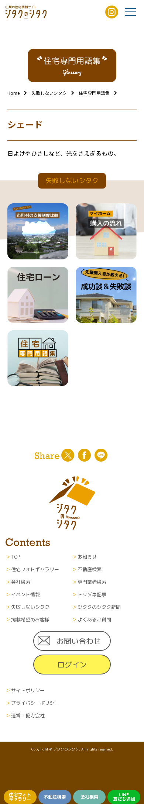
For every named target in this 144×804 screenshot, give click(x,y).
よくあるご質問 (94, 619)
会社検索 (89, 797)
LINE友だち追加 (124, 796)
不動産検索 (55, 797)
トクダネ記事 (92, 594)
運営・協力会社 (28, 715)
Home (13, 93)
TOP (15, 556)
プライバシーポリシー (35, 703)
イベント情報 (25, 594)
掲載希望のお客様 (30, 619)
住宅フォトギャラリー (20, 796)
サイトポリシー (28, 690)
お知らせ (87, 556)
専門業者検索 (92, 582)
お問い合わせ (78, 641)
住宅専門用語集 (94, 93)
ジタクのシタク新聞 (99, 607)
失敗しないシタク (49, 93)
